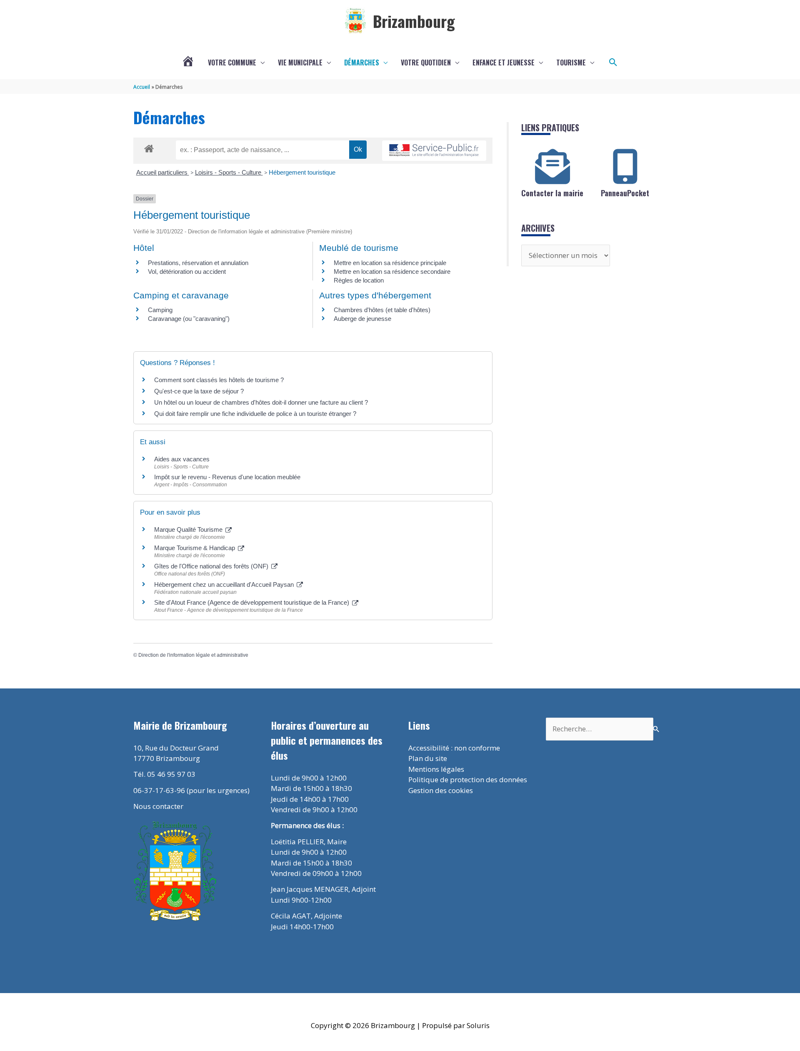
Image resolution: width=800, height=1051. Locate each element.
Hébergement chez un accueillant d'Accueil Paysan (224, 584)
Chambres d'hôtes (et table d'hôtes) (382, 309)
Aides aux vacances (182, 459)
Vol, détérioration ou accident (187, 271)
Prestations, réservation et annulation (198, 262)
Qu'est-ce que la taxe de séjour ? (199, 391)
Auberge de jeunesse (362, 318)
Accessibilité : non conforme (454, 748)
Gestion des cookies (440, 790)
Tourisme (571, 63)
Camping (160, 309)
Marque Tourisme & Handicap (195, 547)
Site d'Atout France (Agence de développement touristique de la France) (252, 602)
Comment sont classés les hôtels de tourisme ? (219, 379)
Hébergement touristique (302, 172)
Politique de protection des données (467, 779)
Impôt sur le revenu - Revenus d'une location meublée (227, 476)
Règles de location (359, 280)
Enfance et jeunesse (503, 63)
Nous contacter (158, 806)
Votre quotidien (426, 63)
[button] (613, 62)
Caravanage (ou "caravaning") (189, 318)
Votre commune (232, 63)
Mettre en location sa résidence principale (390, 262)
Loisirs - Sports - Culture (229, 172)
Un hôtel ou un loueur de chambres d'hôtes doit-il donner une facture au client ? (261, 402)
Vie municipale (300, 63)
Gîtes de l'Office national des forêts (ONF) (212, 566)
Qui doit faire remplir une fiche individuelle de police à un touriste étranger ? (255, 413)
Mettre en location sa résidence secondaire (392, 271)
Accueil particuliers (162, 172)
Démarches (361, 63)
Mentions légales (436, 769)
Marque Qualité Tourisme (189, 529)
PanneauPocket (625, 193)
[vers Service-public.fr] (434, 150)
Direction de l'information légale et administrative (193, 655)
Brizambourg (414, 21)
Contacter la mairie (552, 193)
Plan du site (427, 758)
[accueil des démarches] (149, 147)
